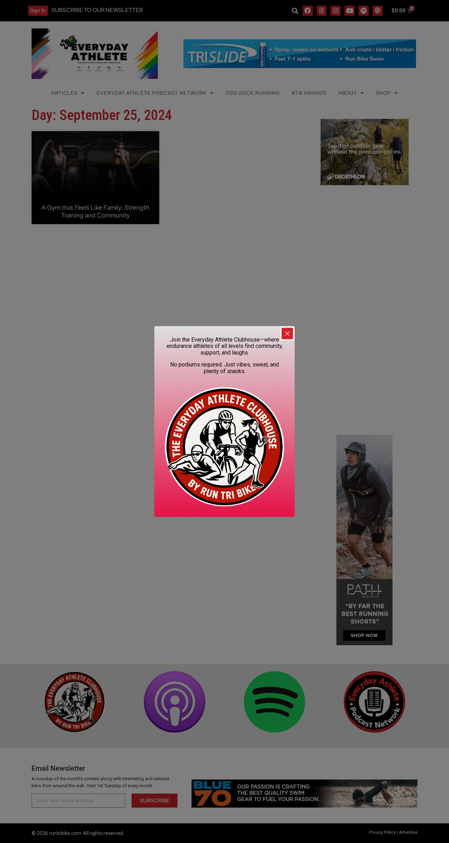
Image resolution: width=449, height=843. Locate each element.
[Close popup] (287, 333)
